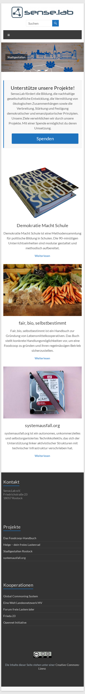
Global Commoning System (20, 596)
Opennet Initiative (14, 622)
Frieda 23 (9, 616)
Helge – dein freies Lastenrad (21, 544)
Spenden (45, 138)
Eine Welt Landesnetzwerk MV (22, 602)
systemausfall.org (42, 425)
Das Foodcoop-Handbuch (19, 538)
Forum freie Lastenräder (18, 609)
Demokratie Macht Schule (42, 225)
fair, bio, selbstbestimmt (42, 323)
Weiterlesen (42, 255)
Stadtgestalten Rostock (17, 551)
